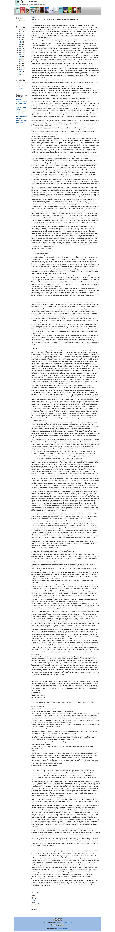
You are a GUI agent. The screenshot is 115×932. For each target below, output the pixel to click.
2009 (20, 60)
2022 (20, 37)
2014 (20, 52)
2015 (20, 50)
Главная (33, 17)
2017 (20, 46)
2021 (20, 39)
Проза (33, 897)
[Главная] (17, 5)
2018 (20, 45)
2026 (20, 30)
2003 (20, 71)
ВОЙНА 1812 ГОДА (21, 121)
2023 (20, 35)
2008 (20, 61)
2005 (20, 67)
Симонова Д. (35, 904)
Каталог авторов (23, 83)
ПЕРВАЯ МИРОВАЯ (21, 117)
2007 (20, 63)
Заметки (21, 88)
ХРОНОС (18, 99)
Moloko (33, 900)
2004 (20, 69)
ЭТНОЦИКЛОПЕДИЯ (22, 111)
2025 (20, 31)
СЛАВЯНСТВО (20, 113)
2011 (20, 58)
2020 (20, 41)
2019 (20, 43)
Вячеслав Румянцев (62, 928)
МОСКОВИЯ (19, 123)
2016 (20, 48)
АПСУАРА (19, 119)
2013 (20, 54)
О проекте (22, 20)
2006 (20, 65)
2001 (20, 75)
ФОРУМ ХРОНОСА (21, 101)
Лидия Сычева (67, 922)
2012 (20, 56)
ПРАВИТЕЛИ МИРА (21, 115)
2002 (20, 73)
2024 (20, 33)
